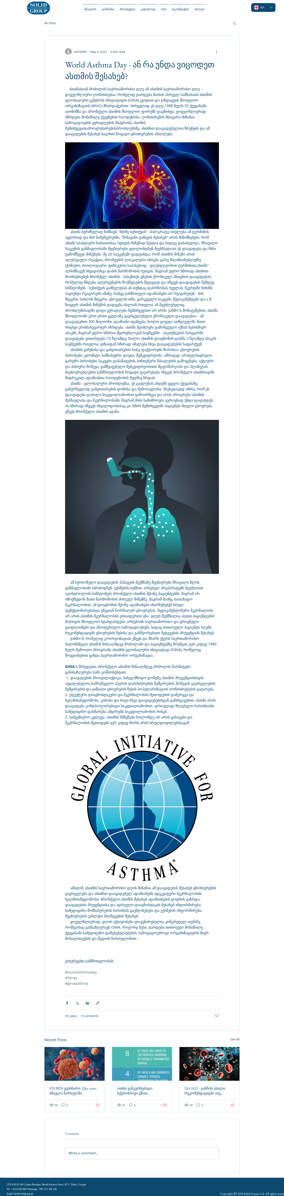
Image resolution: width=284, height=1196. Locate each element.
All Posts (50, 23)
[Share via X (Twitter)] (77, 1003)
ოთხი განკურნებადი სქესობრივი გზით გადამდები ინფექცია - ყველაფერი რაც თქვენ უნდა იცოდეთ (142, 1091)
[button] (234, 23)
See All (235, 1039)
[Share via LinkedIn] (87, 1003)
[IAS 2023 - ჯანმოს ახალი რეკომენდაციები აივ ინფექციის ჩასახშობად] (209, 1064)
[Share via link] (98, 1003)
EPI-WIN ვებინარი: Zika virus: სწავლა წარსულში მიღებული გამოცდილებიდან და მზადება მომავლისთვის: (72, 1091)
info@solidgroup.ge (23, 1193)
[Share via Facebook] (67, 1003)
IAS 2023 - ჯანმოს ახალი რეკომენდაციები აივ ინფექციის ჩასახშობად (204, 1091)
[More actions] (216, 51)
